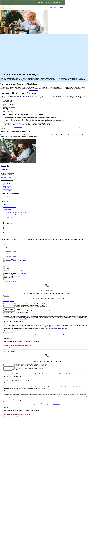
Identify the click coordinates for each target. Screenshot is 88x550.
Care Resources (6, 190)
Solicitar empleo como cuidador (18, 260)
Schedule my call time (8, 301)
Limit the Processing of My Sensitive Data (13, 214)
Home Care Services (20, 7)
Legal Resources (7, 209)
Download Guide (4, 138)
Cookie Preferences (7, 217)
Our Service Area (7, 186)
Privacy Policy (6, 204)
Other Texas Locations (5, 177)
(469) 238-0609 (61, 79)
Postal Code (18, 310)
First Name (17, 303)
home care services (14, 81)
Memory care (16, 276)
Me (8, 268)
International (3, 196)
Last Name (17, 305)
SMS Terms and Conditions (9, 207)
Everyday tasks (13, 274)
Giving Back (6, 187)
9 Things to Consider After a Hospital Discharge (27, 96)
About (43, 7)
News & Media (6, 183)
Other (11, 277)
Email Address (18, 308)
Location (16, 312)
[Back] (4, 247)
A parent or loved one (12, 266)
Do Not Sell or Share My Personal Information (14, 212)
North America (10, 196)
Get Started (61, 7)
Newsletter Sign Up (7, 189)
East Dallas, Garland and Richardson (55, 2)
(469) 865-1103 (4, 169)
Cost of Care (36, 7)
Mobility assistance (21, 273)
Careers (29, 7)
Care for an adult (16, 261)
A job (12, 259)
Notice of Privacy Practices (60, 328)
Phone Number (18, 306)
